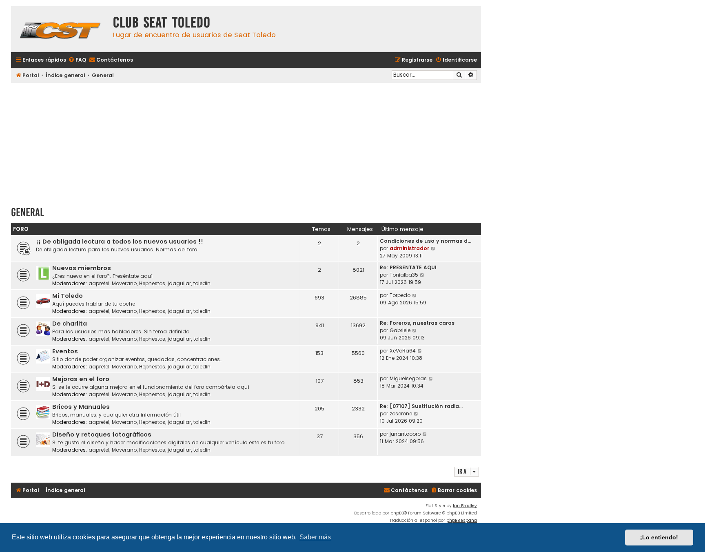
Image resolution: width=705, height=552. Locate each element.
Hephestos (152, 283)
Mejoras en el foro (80, 379)
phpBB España (461, 520)
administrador (409, 248)
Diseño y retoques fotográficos (101, 434)
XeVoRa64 (403, 350)
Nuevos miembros (81, 268)
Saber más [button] (315, 537)
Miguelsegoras (408, 378)
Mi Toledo (67, 296)
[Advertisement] (246, 141)
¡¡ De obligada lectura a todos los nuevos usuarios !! (119, 241)
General (27, 212)
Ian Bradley (465, 506)
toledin (202, 283)
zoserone (401, 413)
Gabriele (400, 330)
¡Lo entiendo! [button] (659, 537)
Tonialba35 (404, 274)
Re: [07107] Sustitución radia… (421, 406)
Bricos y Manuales (81, 407)
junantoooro (405, 433)
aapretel (99, 283)
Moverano (124, 283)
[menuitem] (77, 60)
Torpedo (400, 295)
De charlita (69, 323)
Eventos (65, 351)
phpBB (397, 513)
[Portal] (60, 29)
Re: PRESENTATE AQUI (408, 267)
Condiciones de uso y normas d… (425, 240)
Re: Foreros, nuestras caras (417, 322)
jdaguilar (179, 283)
